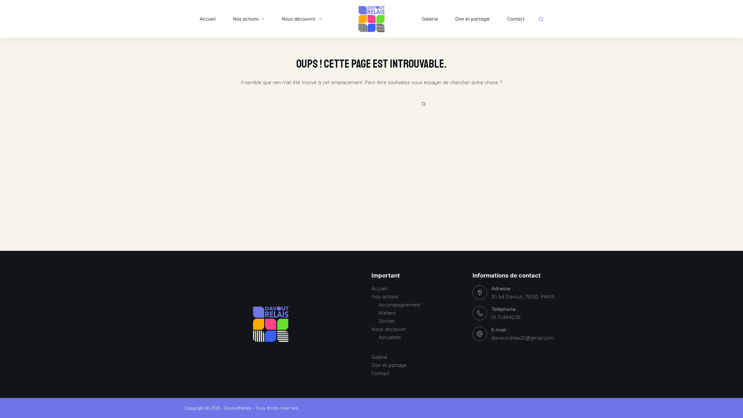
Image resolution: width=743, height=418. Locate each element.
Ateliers (387, 313)
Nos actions (246, 19)
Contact (515, 19)
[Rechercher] (541, 19)
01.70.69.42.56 (505, 317)
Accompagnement (400, 305)
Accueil (208, 19)
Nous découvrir (299, 19)
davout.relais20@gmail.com (522, 338)
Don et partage (472, 19)
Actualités (390, 337)
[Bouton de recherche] (424, 104)
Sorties (386, 321)
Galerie (430, 19)
